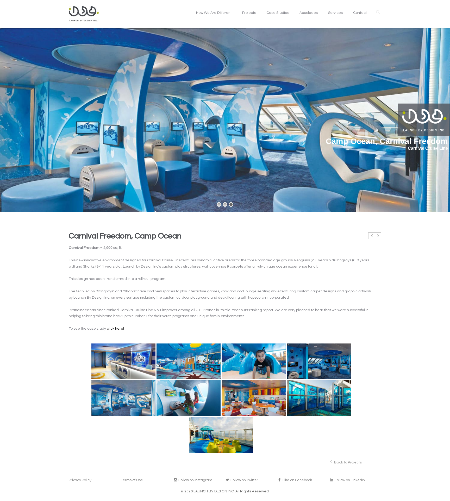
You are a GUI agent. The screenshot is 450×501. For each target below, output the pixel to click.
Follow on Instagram (195, 480)
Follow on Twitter (244, 480)
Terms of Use (132, 480)
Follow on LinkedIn (349, 480)
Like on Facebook (297, 480)
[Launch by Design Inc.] (84, 13)
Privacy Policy (80, 480)
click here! (115, 328)
